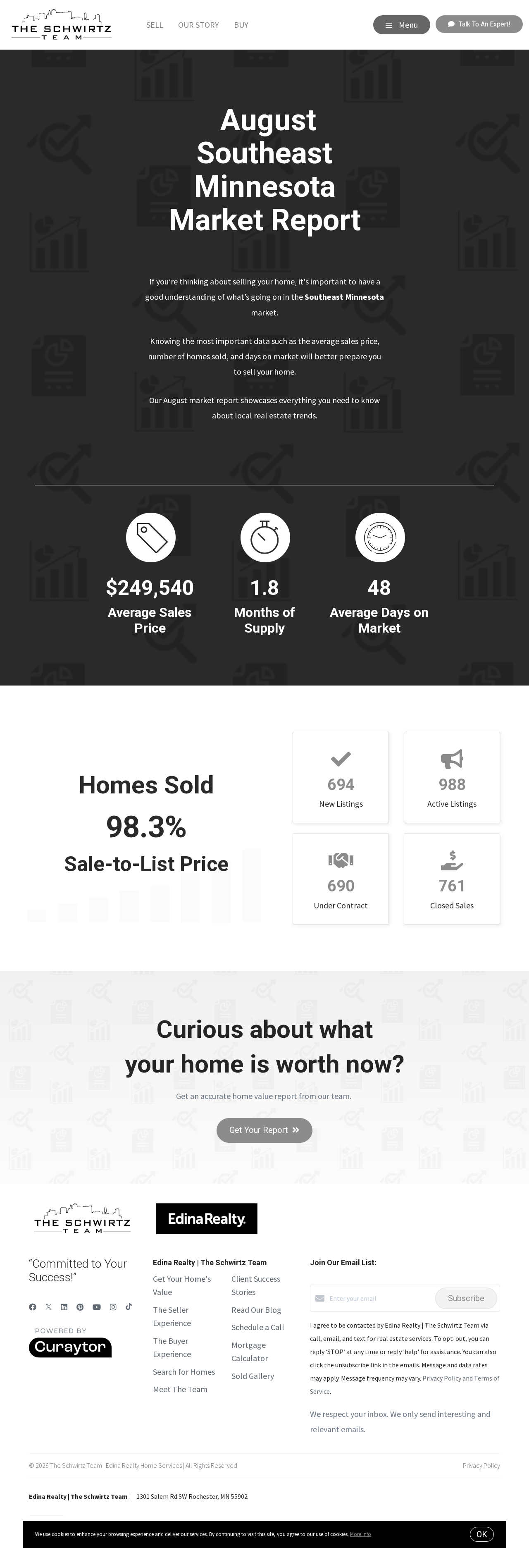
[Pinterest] (79, 1307)
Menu (407, 24)
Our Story (198, 24)
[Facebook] (32, 1307)
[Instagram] (113, 1307)
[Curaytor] (70, 1355)
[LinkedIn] (64, 1307)
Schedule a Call (257, 1327)
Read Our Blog (256, 1309)
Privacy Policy (481, 1465)
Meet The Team (180, 1389)
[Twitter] (48, 1307)
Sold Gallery (252, 1376)
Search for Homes (184, 1371)
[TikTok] (129, 1307)
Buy (241, 24)
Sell (154, 24)
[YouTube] (97, 1307)
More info (360, 1534)
